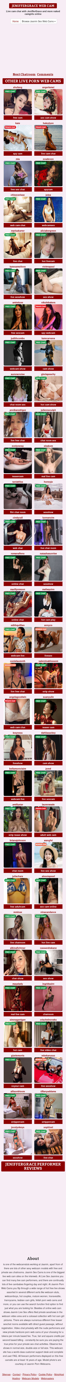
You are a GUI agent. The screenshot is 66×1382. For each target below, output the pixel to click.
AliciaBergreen (48, 230)
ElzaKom (48, 445)
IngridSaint (48, 983)
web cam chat (17, 225)
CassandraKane (48, 947)
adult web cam (48, 834)
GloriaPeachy (48, 374)
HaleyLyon (48, 123)
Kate (17, 123)
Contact (17, 1374)
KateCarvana (48, 338)
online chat (18, 583)
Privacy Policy (30, 1374)
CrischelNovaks (48, 1019)
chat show (17, 978)
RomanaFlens (18, 553)
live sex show (48, 870)
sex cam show (48, 117)
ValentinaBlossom (48, 661)
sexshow (48, 512)
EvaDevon (48, 158)
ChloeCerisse (18, 194)
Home (15, 21)
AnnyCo (48, 625)
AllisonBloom (18, 1091)
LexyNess (18, 732)
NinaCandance (48, 912)
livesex (48, 655)
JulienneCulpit (48, 410)
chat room (17, 870)
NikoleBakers (48, 302)
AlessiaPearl (48, 876)
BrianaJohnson (18, 840)
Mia (18, 158)
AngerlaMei (48, 87)
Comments (45, 74)
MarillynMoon (17, 589)
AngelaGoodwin (17, 696)
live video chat (48, 1050)
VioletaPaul (48, 266)
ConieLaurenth (17, 661)
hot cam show (48, 404)
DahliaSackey (48, 732)
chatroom (48, 1014)
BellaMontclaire (17, 768)
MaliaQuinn (48, 589)
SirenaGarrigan (18, 1019)
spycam (48, 189)
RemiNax (17, 912)
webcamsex (48, 225)
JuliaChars (17, 876)
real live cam (48, 476)
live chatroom (17, 942)
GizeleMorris (17, 1055)
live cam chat (48, 153)
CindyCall (18, 517)
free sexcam (17, 332)
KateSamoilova (18, 266)
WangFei (48, 840)
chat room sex (17, 404)
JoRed (48, 768)
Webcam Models (30, 1378)
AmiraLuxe (17, 302)
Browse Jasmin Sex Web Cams (38, 21)
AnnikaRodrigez (18, 410)
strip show (48, 691)
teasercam (17, 476)
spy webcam (48, 332)
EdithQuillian (18, 625)
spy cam (17, 153)
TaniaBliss (17, 481)
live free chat (18, 440)
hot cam (17, 1050)
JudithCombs (18, 338)
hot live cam (48, 942)
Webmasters (47, 1378)
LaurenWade (48, 804)
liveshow (18, 763)
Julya (48, 194)
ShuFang (17, 87)
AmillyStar (17, 804)
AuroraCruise (18, 374)
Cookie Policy (45, 1374)
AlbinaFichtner (17, 947)
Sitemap (6, 1374)
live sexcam (48, 799)
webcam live (18, 655)
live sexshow (18, 297)
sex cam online (48, 906)
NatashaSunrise (48, 553)
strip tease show (18, 834)
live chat (17, 261)
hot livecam (48, 261)
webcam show (17, 368)
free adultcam (17, 906)
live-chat (48, 1157)
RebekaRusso (48, 1055)
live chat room (48, 548)
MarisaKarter (18, 230)
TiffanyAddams (48, 1091)
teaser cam (48, 727)
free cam (17, 117)
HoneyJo (48, 481)
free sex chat (18, 189)
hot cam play (48, 619)
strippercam (17, 1121)
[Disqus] (33, 1213)
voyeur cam (17, 1085)
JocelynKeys (17, 1127)
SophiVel (48, 1127)
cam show (48, 368)
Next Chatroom (24, 74)
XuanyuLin (48, 696)
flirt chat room (17, 512)
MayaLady (17, 983)
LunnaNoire (48, 517)
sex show (48, 297)
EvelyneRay (18, 445)
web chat (18, 548)
